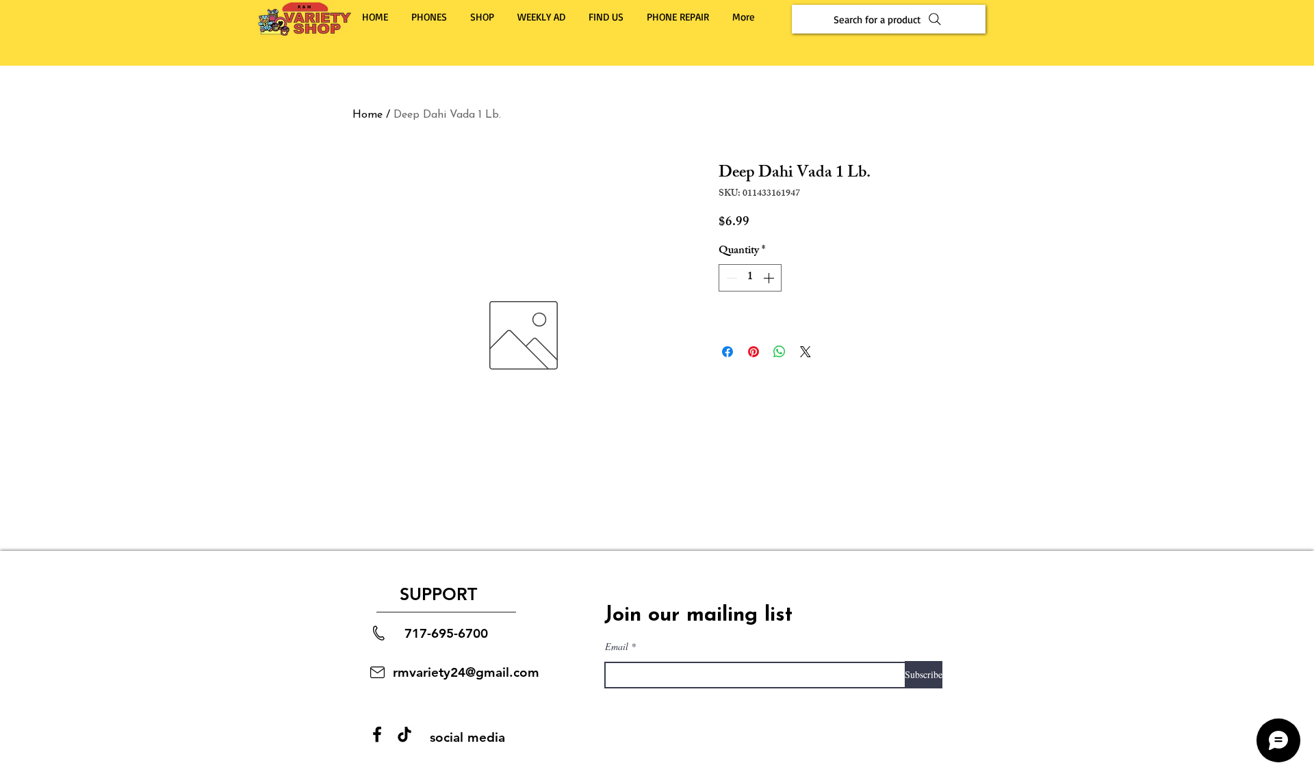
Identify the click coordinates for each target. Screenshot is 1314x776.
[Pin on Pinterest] (753, 352)
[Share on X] (805, 352)
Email (616, 646)
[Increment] (770, 278)
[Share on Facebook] (727, 352)
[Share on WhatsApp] (779, 352)
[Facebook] (377, 734)
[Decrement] (730, 278)
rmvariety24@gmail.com (466, 672)
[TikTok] (404, 734)
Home (367, 114)
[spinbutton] (750, 278)
